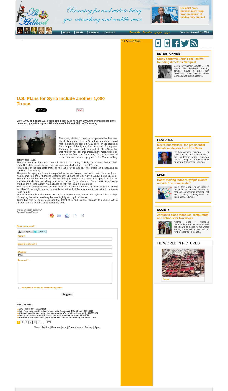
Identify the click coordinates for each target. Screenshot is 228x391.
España (147, 32)
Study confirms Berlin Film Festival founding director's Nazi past (180, 60)
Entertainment (75, 327)
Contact (109, 32)
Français (135, 32)
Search (93, 32)
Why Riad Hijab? (27, 309)
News (27, 40)
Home (66, 32)
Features (55, 327)
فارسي (158, 32)
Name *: (21, 236)
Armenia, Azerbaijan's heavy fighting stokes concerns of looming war (51, 317)
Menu (79, 32)
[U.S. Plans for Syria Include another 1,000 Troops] (36, 130)
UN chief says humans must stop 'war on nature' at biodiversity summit (192, 12)
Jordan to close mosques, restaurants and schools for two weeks (182, 216)
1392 (49, 322)
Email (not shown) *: (27, 244)
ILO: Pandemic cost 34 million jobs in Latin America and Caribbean (50, 311)
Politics (45, 327)
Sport (97, 327)
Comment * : (24, 260)
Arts (64, 327)
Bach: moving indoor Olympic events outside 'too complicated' (182, 181)
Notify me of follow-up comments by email (42, 288)
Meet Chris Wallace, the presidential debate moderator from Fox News (181, 147)
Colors (166, 279)
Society (89, 327)
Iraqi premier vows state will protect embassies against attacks (48, 315)
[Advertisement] (67, 68)
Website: (22, 252)
